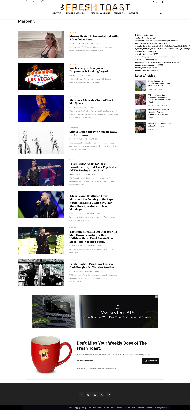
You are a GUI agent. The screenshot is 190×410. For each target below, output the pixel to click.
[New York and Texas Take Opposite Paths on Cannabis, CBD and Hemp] (140, 114)
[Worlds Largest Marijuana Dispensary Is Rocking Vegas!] (41, 76)
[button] (161, 13)
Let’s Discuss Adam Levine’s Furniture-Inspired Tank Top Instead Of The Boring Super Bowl (93, 167)
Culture (73, 159)
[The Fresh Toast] (95, 7)
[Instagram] (88, 394)
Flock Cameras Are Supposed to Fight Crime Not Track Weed (159, 83)
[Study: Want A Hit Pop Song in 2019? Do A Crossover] (41, 140)
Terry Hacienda (155, 89)
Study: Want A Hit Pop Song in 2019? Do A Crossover (93, 133)
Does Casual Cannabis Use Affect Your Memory (159, 124)
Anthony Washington (79, 43)
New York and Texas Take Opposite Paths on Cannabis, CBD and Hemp (159, 112)
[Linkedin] (94, 394)
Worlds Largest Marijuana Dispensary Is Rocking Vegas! (88, 69)
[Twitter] (101, 394)
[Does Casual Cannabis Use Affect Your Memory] (140, 127)
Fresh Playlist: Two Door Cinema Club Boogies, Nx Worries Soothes (91, 265)
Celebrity (73, 127)
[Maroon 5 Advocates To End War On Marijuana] (41, 108)
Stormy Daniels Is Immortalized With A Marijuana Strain (93, 37)
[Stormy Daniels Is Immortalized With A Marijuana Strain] (41, 44)
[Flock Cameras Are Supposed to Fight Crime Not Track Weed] (140, 85)
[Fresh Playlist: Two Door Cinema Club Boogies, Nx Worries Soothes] (41, 272)
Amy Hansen (74, 75)
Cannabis (73, 32)
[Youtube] (108, 394)
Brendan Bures (76, 107)
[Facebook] (81, 394)
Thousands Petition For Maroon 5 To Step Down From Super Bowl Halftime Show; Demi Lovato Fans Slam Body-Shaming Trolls (93, 236)
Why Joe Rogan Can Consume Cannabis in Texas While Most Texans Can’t (159, 98)
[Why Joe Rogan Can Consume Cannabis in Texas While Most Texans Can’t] (140, 99)
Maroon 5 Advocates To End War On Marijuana (92, 101)
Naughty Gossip (76, 213)
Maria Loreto (75, 174)
